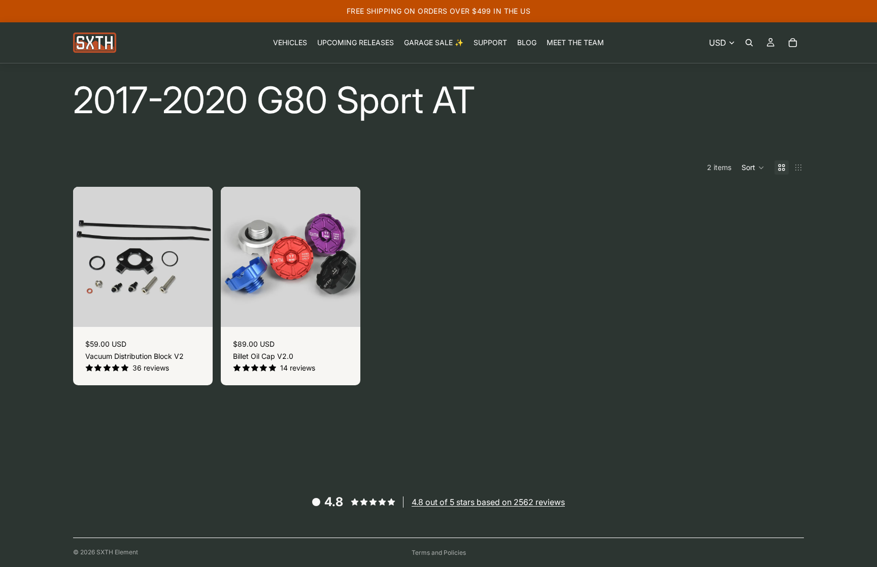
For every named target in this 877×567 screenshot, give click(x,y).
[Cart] (793, 42)
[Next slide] (197, 257)
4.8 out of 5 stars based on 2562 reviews (488, 502)
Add (205, 311)
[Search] (749, 42)
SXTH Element (117, 552)
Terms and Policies (439, 552)
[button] (752, 167)
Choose (353, 311)
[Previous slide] (88, 257)
